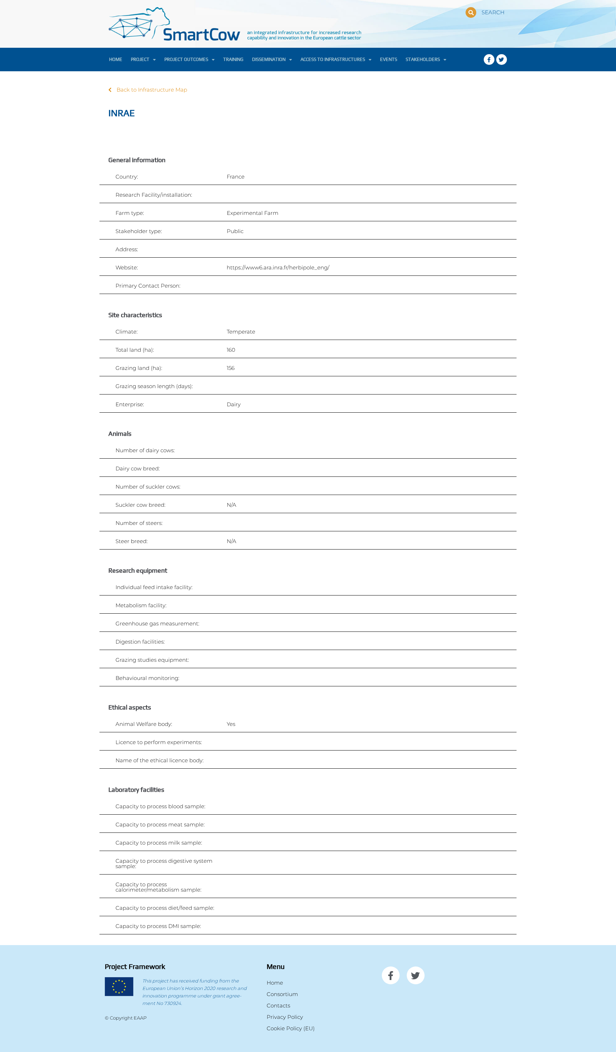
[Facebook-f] (489, 59)
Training (233, 59)
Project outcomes (186, 59)
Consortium (282, 994)
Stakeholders (423, 59)
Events (388, 59)
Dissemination (269, 59)
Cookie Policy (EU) (291, 1028)
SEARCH (493, 12)
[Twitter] (501, 59)
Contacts (278, 1005)
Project (140, 59)
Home (115, 59)
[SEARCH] (471, 12)
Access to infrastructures (333, 59)
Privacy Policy (285, 1017)
